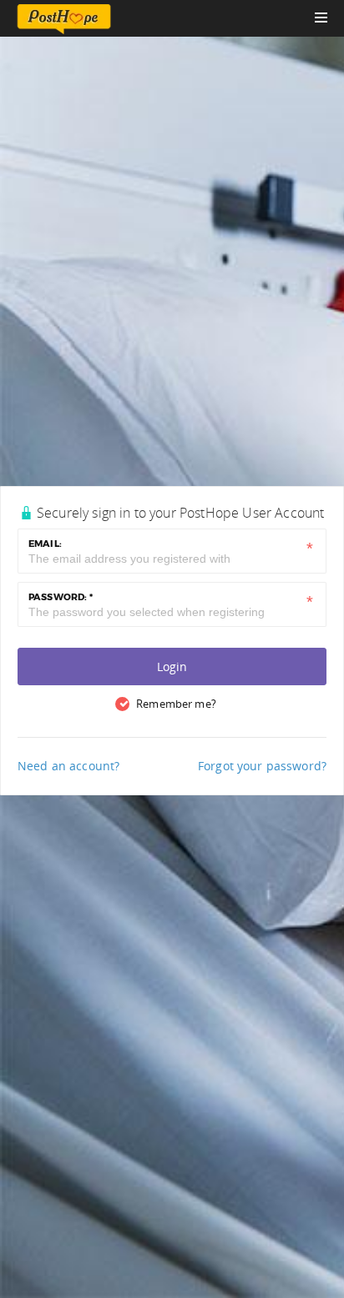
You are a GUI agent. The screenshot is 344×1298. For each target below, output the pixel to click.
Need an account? (68, 766)
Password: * (60, 597)
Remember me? (176, 703)
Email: (45, 543)
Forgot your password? (262, 766)
